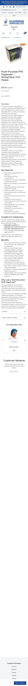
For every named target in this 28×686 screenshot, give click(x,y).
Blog (14, 15)
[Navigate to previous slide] (3, 340)
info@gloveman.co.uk (9, 10)
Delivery (11, 12)
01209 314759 (21, 7)
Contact (4, 12)
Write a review (14, 371)
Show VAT (14, 27)
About (25, 10)
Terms (14, 678)
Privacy (14, 672)
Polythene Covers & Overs (6, 37)
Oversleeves (17, 37)
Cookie (14, 675)
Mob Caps (14, 342)
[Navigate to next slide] (25, 340)
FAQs (24, 12)
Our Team (18, 12)
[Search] (10, 33)
